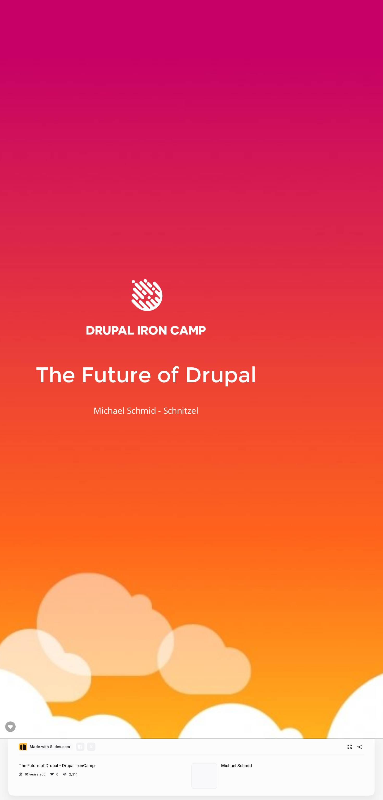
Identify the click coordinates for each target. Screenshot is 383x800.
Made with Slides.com (50, 746)
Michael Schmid (236, 765)
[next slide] (376, 723)
